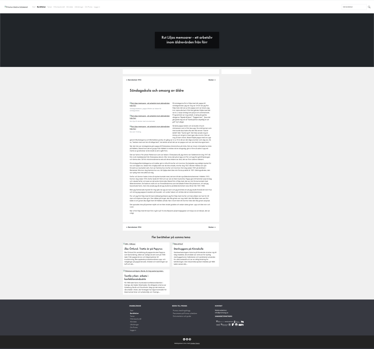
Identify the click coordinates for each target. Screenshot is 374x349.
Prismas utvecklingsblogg (181, 310)
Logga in (97, 7)
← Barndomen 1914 (133, 80)
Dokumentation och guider (182, 316)
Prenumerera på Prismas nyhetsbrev (185, 313)
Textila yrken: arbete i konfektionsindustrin (136, 277)
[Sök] (369, 7)
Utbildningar (79, 7)
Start (33, 7)
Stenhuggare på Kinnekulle (188, 248)
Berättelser (41, 7)
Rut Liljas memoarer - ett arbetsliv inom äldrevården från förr (187, 40)
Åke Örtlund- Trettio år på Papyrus (143, 248)
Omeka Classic (195, 343)
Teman (49, 7)
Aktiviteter (69, 7)
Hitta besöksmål (59, 7)
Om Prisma (88, 7)
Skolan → (212, 80)
